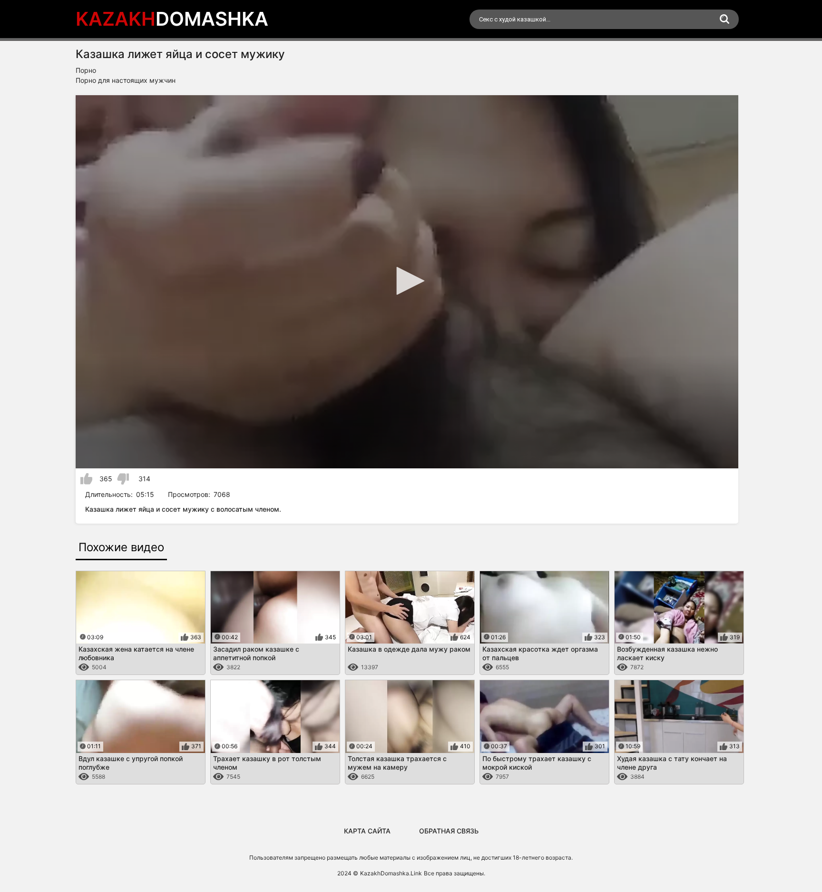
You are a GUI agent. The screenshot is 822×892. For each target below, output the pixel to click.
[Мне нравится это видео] (86, 479)
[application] (407, 281)
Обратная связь (449, 831)
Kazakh (172, 18)
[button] (407, 281)
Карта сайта (367, 831)
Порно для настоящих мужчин (126, 80)
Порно (86, 70)
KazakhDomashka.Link (391, 873)
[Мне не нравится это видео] (123, 479)
